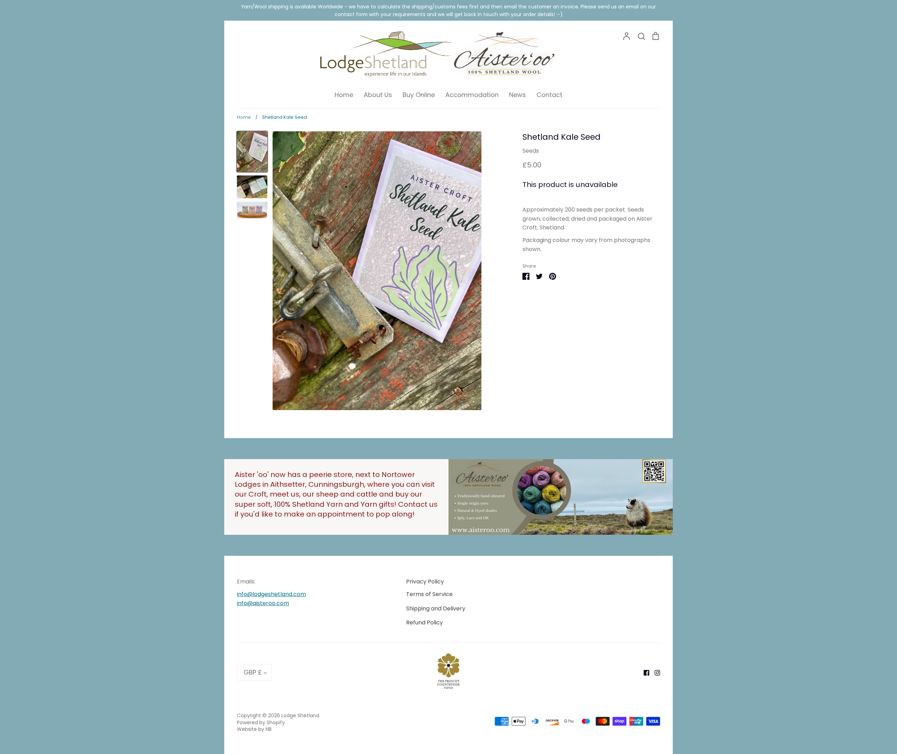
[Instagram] (654, 672)
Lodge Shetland (300, 715)
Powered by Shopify (261, 722)
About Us (378, 94)
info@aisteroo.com (263, 603)
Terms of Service (429, 594)
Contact (549, 94)
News (517, 94)
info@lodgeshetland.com (271, 594)
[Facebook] (643, 672)
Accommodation (472, 94)
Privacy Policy (425, 581)
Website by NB (254, 729)
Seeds (530, 151)
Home (344, 94)
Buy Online (419, 94)
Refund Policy (424, 622)
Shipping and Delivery (435, 608)
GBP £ (253, 672)
